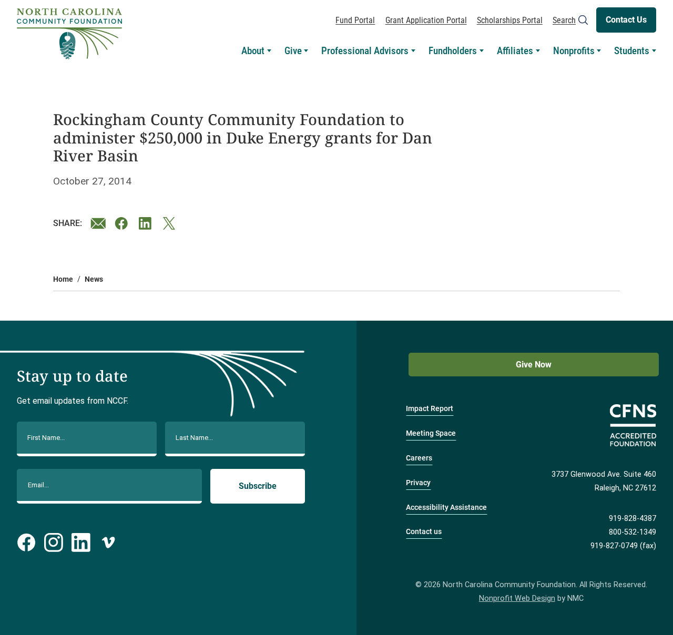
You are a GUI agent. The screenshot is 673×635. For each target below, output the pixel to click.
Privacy (418, 482)
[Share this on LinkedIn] (147, 223)
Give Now (534, 365)
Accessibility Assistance (446, 507)
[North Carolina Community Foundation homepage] (69, 33)
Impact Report (429, 408)
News (94, 279)
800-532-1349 (632, 532)
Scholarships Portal (510, 20)
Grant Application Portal (426, 20)
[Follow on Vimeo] (108, 542)
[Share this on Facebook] (122, 223)
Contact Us (626, 20)
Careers (419, 458)
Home (63, 279)
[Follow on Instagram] (53, 542)
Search (564, 20)
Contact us (424, 531)
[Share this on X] (171, 223)
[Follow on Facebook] (26, 542)
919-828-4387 (632, 518)
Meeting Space (431, 433)
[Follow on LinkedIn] (81, 542)
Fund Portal (355, 20)
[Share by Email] (98, 223)
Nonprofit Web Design (517, 598)
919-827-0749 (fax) (623, 545)
